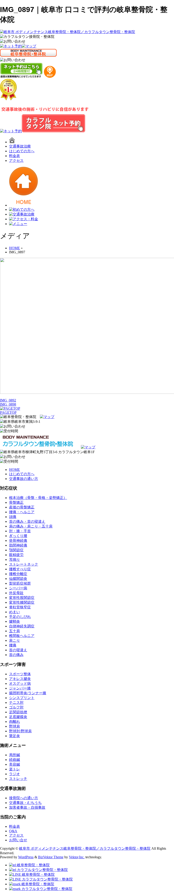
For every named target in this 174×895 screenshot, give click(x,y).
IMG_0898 (8, 404)
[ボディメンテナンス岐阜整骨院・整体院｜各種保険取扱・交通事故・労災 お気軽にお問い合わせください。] (12, 60)
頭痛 (12, 517)
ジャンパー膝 (20, 688)
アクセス (16, 160)
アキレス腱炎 (20, 679)
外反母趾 (16, 593)
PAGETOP (8, 412)
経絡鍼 (14, 760)
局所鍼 (14, 755)
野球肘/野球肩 (20, 731)
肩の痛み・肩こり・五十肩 (31, 526)
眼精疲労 (16, 555)
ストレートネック (23, 564)
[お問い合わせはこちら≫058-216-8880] (12, 457)
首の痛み (16, 655)
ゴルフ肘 (16, 707)
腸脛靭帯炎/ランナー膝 (27, 693)
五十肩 (14, 631)
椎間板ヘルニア (21, 636)
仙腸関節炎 (18, 579)
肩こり (14, 640)
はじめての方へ (21, 151)
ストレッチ (18, 779)
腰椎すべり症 (20, 569)
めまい (14, 612)
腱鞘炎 (14, 621)
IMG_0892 (8, 400)
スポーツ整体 (20, 674)
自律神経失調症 (21, 626)
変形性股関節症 (21, 598)
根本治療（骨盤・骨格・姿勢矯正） (38, 498)
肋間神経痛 (18, 545)
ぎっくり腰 (18, 536)
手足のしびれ (20, 617)
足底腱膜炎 (18, 717)
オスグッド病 (20, 683)
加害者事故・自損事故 (27, 807)
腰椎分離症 (18, 574)
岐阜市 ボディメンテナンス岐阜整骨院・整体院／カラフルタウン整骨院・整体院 (84, 848)
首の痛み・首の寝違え (27, 521)
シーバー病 (18, 588)
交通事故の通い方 (23, 479)
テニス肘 (16, 702)
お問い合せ (18, 840)
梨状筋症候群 (20, 583)
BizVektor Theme (50, 857)
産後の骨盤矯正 (21, 507)
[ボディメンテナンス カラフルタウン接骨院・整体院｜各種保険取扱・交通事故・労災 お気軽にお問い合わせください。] (12, 41)
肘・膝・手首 (20, 531)
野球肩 (14, 726)
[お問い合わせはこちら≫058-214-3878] (12, 426)
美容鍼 (14, 764)
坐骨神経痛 (18, 540)
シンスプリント (21, 698)
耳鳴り (14, 559)
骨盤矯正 (16, 502)
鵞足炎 (14, 736)
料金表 (14, 156)
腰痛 (12, 645)
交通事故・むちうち (25, 803)
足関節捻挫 (18, 712)
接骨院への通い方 (23, 798)
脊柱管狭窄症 (20, 607)
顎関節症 (16, 550)
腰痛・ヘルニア (21, 512)
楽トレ (14, 769)
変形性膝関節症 (21, 602)
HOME (14, 470)
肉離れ (14, 721)
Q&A (13, 831)
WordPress (26, 857)
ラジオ (14, 774)
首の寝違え (18, 650)
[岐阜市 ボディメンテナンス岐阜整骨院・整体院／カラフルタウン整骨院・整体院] (67, 32)
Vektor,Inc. (77, 857)
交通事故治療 (20, 146)
